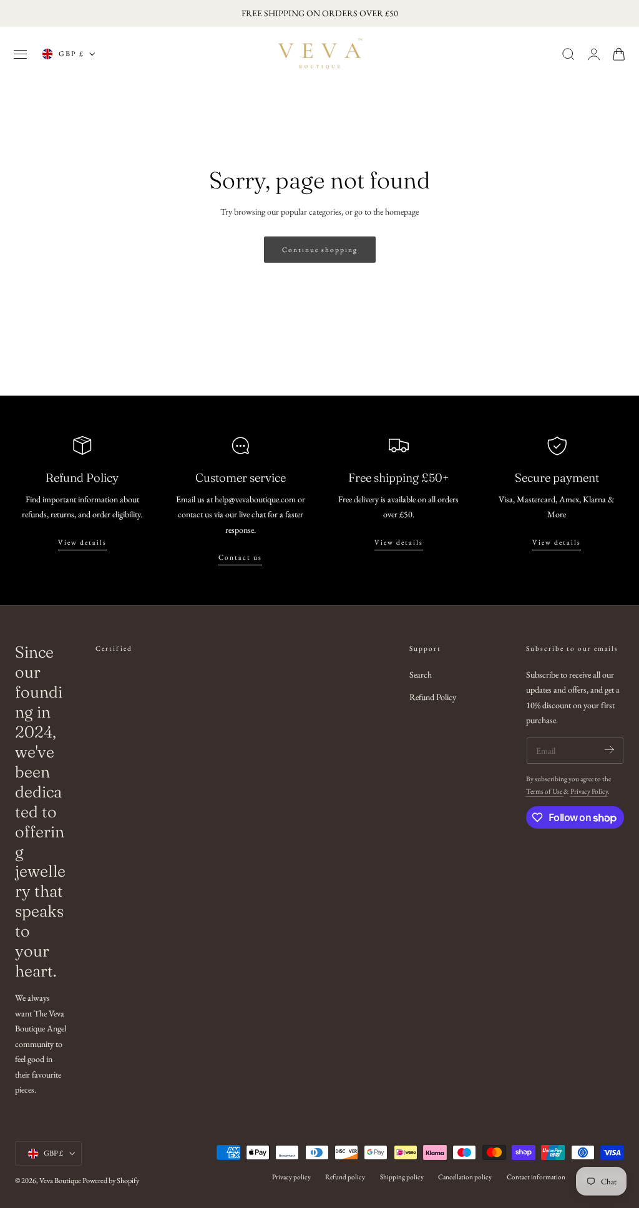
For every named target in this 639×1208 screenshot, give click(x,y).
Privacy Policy (589, 791)
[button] (20, 54)
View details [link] (556, 542)
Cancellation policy (465, 1176)
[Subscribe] (609, 749)
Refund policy (345, 1176)
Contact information (536, 1176)
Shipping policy (402, 1176)
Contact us (240, 557)
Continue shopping (320, 249)
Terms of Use (544, 791)
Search (420, 674)
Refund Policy (432, 697)
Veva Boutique (60, 1181)
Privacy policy (291, 1176)
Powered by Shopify (110, 1181)
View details (82, 542)
